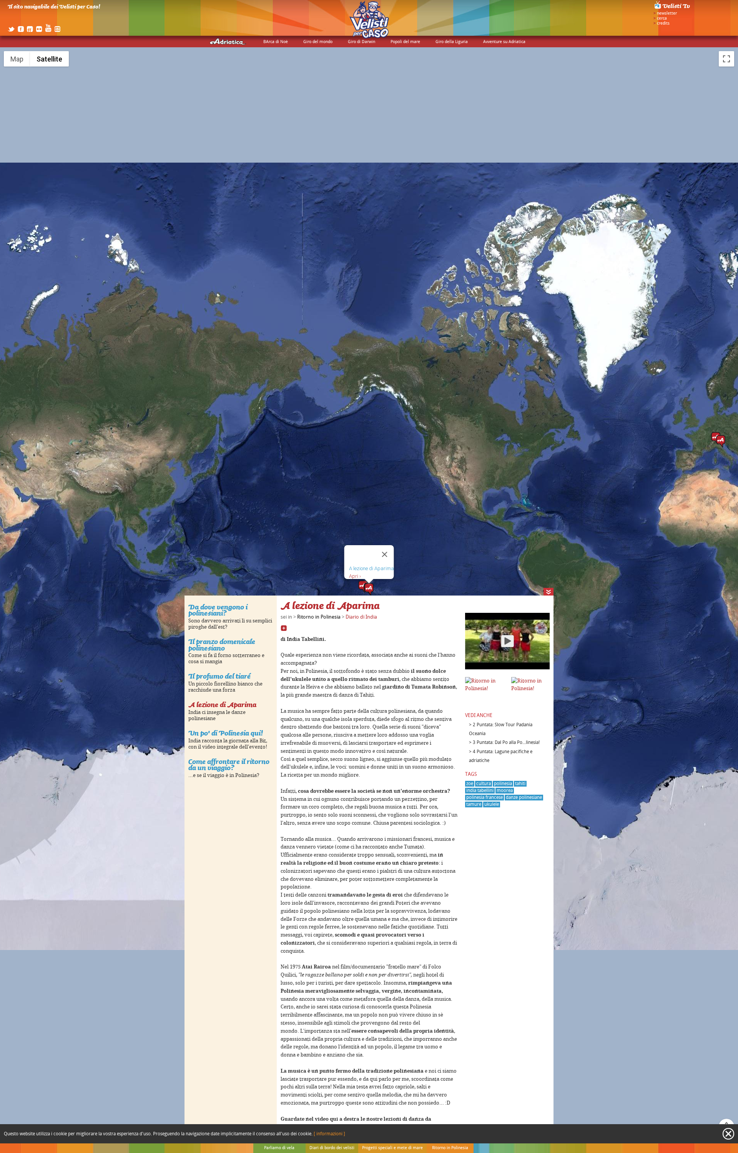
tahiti (520, 783)
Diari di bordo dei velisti (331, 1148)
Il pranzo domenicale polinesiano (221, 644)
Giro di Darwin (361, 42)
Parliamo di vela (279, 1148)
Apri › (355, 576)
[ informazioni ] (329, 1133)
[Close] (385, 554)
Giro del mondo (317, 42)
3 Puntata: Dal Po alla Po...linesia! (506, 742)
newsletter (667, 13)
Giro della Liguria (451, 42)
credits (663, 23)
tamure (473, 804)
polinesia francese (484, 797)
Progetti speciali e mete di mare (392, 1148)
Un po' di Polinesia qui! (225, 733)
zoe (469, 783)
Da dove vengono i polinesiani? (218, 610)
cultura (483, 783)
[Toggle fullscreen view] (726, 59)
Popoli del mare (405, 42)
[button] (369, 589)
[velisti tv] (672, 8)
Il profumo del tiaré (219, 676)
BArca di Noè (275, 42)
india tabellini (480, 790)
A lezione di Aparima (222, 704)
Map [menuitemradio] (16, 59)
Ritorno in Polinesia (319, 617)
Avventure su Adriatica (504, 42)
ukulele (491, 804)
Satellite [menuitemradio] (49, 59)
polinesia (503, 783)
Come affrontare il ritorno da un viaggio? (228, 764)
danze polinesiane (524, 797)
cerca (662, 18)
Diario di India (361, 617)
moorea (505, 790)
